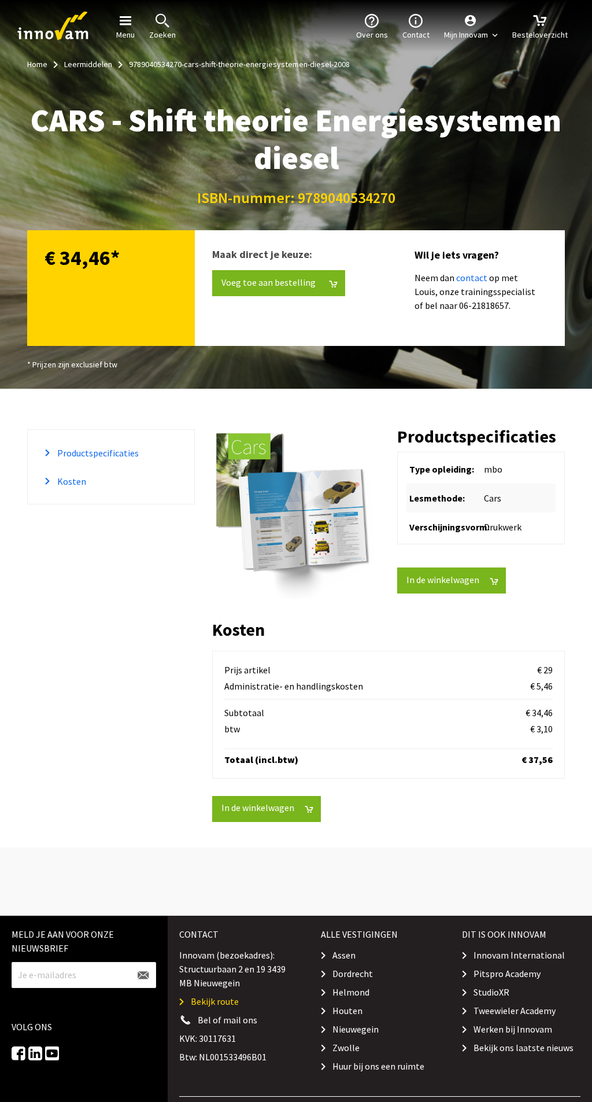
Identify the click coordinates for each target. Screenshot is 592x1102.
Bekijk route (215, 1001)
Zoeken (162, 35)
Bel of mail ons (227, 1020)
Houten (347, 1010)
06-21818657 (484, 305)
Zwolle (346, 1047)
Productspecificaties (97, 453)
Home (37, 64)
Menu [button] (125, 35)
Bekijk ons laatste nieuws (523, 1047)
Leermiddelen (88, 64)
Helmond (350, 992)
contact (471, 277)
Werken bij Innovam (512, 1029)
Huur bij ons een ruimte (378, 1066)
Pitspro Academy (507, 973)
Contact (416, 35)
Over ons (372, 35)
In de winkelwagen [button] (442, 579)
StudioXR (491, 992)
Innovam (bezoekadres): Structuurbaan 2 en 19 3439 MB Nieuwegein (232, 969)
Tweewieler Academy (514, 1010)
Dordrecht (352, 973)
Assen (344, 955)
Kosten (71, 481)
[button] (471, 26)
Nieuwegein (355, 1029)
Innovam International (519, 955)
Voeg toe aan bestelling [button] (257, 22)
